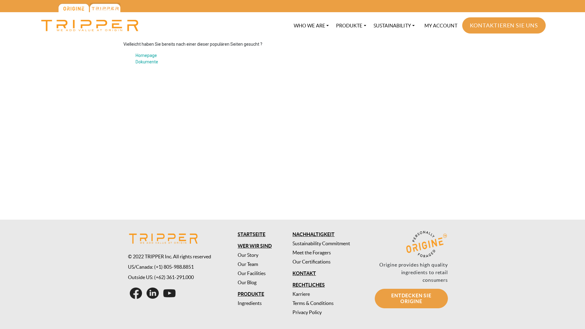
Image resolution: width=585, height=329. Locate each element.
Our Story (248, 255)
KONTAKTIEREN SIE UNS (504, 25)
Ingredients (250, 303)
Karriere (301, 294)
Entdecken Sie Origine (411, 298)
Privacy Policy (307, 312)
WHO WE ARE (309, 25)
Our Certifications (311, 261)
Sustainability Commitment (321, 243)
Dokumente (147, 61)
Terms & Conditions (313, 303)
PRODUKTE (349, 25)
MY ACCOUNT (440, 25)
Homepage (146, 55)
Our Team (248, 264)
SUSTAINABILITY (392, 25)
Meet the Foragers (311, 252)
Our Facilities (252, 273)
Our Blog (247, 282)
